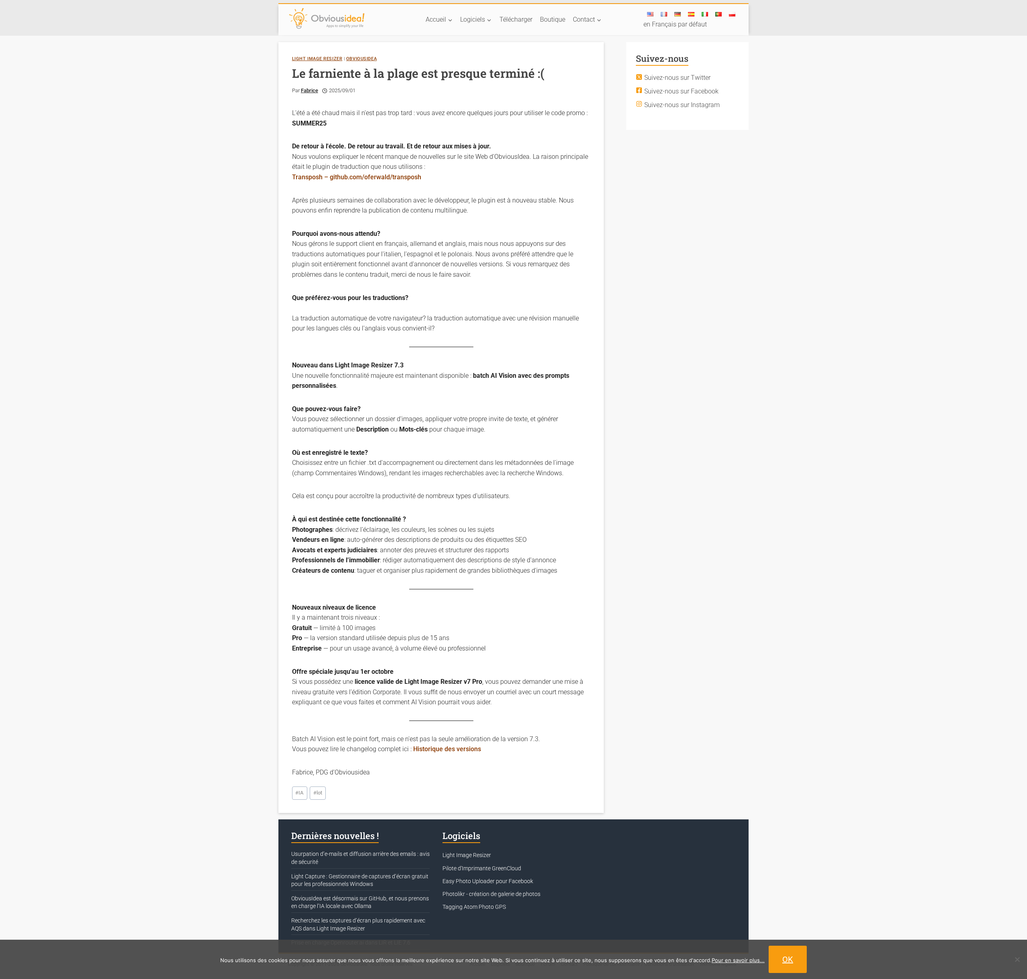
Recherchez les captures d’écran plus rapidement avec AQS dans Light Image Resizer (358, 924)
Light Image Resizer (317, 58)
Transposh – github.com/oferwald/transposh (356, 177)
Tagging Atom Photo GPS (474, 907)
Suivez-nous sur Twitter (677, 77)
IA (299, 793)
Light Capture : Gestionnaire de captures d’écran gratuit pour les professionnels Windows (359, 880)
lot (317, 793)
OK (787, 959)
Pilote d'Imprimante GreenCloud (481, 868)
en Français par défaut (675, 24)
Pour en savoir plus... (738, 960)
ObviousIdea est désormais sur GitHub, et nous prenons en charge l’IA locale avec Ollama (360, 902)
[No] (1017, 959)
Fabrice (309, 90)
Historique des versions (447, 749)
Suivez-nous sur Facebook (681, 91)
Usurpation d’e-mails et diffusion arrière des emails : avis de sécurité (360, 858)
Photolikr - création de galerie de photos (491, 894)
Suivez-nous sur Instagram (682, 104)
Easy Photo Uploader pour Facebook (487, 881)
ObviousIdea (361, 58)
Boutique (552, 19)
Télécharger (515, 19)
